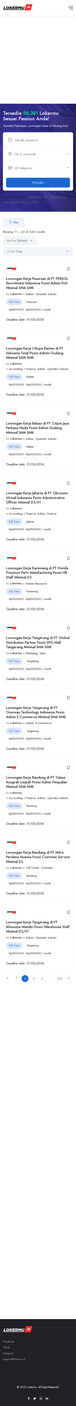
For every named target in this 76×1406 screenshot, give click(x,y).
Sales (43, 653)
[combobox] (40, 154)
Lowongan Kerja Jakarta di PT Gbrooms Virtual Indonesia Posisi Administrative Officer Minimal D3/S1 (37, 498)
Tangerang (33, 661)
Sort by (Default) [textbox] (17, 240)
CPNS (35, 202)
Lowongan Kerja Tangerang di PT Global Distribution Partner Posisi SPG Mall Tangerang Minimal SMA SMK (37, 642)
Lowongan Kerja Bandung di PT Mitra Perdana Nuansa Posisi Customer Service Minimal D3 (38, 857)
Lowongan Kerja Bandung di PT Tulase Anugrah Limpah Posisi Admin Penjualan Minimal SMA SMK (36, 782)
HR (45, 197)
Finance (52, 514)
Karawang (32, 591)
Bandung (32, 806)
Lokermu (16, 294)
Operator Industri (46, 294)
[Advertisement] (38, 56)
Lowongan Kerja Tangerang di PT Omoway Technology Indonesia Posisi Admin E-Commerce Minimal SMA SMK (36, 712)
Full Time (14, 302)
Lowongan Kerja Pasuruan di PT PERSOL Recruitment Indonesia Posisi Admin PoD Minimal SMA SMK (37, 283)
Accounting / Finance (22, 369)
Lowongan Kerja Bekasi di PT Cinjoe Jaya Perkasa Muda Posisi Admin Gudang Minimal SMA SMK (37, 428)
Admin (30, 294)
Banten (30, 377)
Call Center (32, 868)
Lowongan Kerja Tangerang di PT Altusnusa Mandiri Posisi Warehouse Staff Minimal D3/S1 (38, 927)
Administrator (58, 197)
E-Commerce (43, 723)
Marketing (36, 197)
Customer (47, 868)
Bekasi (30, 447)
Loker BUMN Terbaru (16, 202)
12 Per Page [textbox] (15, 251)
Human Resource (36, 583)
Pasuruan (32, 302)
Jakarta (30, 522)
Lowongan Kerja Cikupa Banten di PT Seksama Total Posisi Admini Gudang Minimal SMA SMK (34, 353)
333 (59, 978)
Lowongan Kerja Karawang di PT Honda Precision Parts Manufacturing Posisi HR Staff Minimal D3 (37, 573)
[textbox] (38, 154)
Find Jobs (38, 182)
